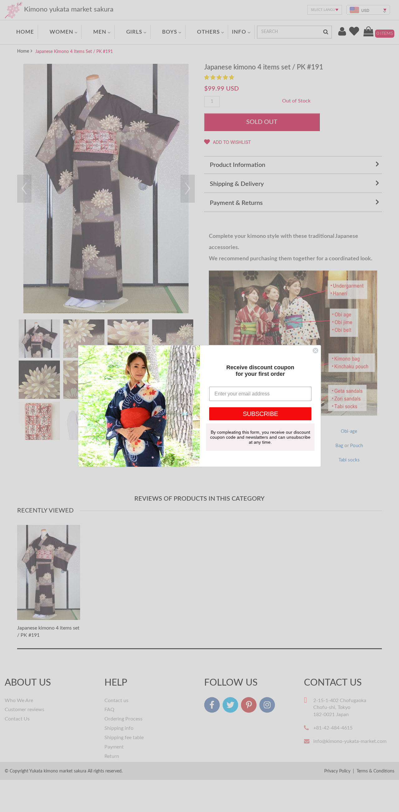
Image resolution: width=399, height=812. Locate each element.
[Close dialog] (315, 350)
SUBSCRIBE (260, 413)
